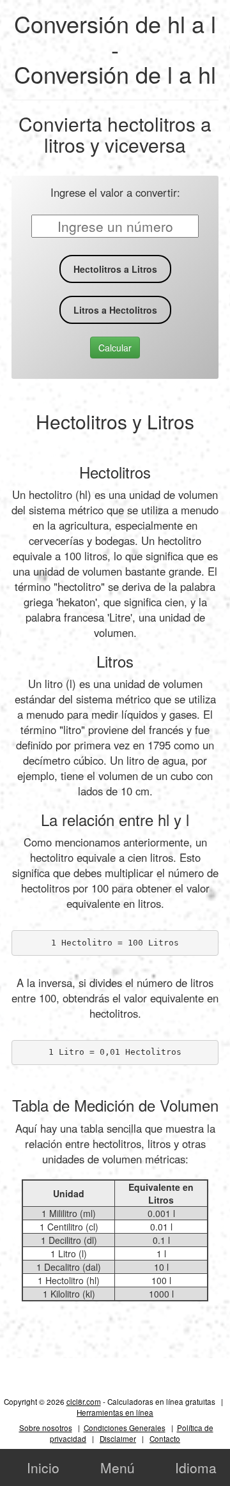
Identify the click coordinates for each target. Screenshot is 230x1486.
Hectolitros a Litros (115, 269)
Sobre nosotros (45, 1427)
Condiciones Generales (124, 1427)
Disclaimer (118, 1438)
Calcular (115, 347)
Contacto (165, 1438)
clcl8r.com (83, 1401)
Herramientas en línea (115, 1412)
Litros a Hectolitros (115, 309)
